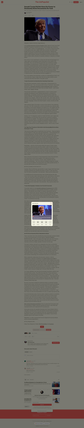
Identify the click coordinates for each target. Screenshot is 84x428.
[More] (50, 222)
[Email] (42, 222)
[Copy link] (33, 222)
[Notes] (46, 222)
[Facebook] (37, 222)
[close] (51, 203)
